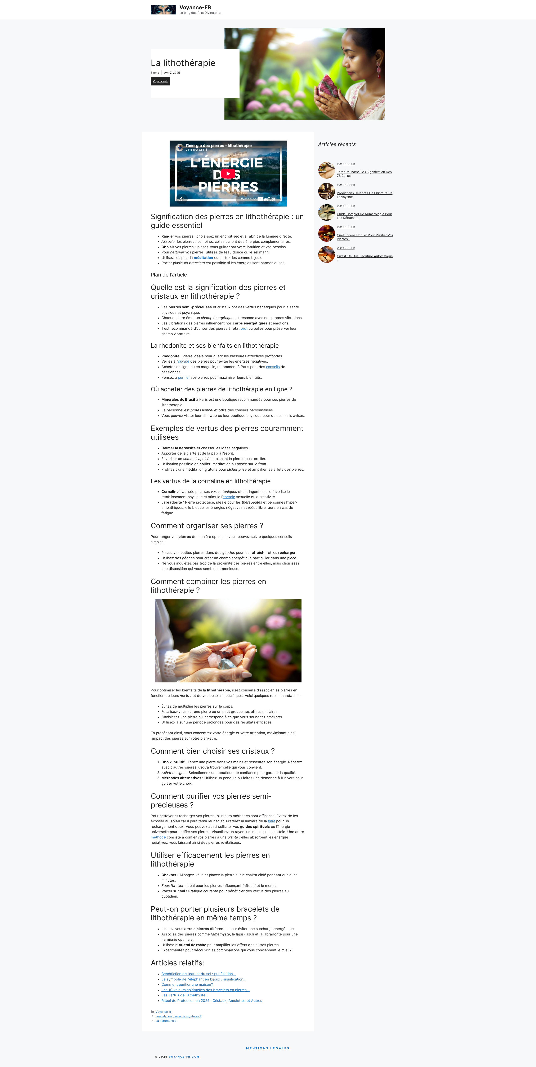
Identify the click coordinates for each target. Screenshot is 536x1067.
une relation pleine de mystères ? (178, 1016)
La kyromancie (166, 1020)
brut (244, 328)
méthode (158, 837)
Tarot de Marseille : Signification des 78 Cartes (364, 174)
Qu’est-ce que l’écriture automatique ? (365, 258)
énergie (229, 497)
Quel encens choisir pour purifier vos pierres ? (365, 237)
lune (271, 821)
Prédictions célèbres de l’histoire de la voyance (365, 195)
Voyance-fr (160, 81)
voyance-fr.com (184, 1056)
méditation (203, 258)
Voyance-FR (195, 7)
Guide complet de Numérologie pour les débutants (364, 216)
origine (183, 361)
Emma (155, 72)
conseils (273, 367)
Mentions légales (268, 1048)
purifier (184, 377)
